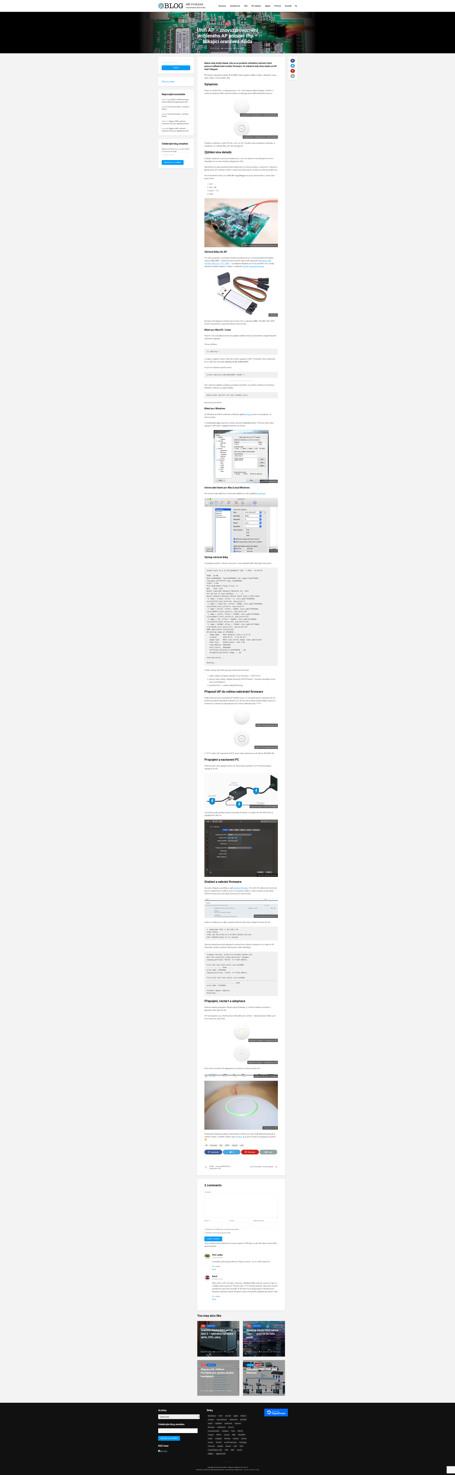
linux (233, 1431)
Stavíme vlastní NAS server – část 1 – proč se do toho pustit (263, 1334)
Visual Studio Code (215, 1450)
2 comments (227, 48)
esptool (238, 1423)
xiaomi (239, 1450)
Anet (220, 1416)
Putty (249, 414)
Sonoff (218, 1442)
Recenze (222, 6)
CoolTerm (261, 493)
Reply (214, 1269)
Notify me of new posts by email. (218, 1233)
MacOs (240, 1431)
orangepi (218, 1438)
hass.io (231, 1427)
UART (227, 1145)
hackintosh (221, 1427)
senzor (210, 1442)
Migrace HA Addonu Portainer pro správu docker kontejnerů (217, 1373)
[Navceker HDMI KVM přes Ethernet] (264, 1378)
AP (206, 1145)
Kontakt (288, 6)
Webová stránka (258, 1220)
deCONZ (243, 1419)
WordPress (244, 1467)
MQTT (218, 1435)
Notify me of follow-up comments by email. (222, 1229)
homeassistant (213, 1431)
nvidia (210, 1438)
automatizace (222, 1419)
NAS (233, 1435)
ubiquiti (234, 1145)
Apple (267, 6)
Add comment (216, 1391)
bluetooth (233, 1419)
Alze (240, 1137)
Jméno (206, 1220)
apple (236, 1416)
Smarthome (235, 6)
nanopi (226, 1435)
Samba (235, 1438)
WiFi (232, 1450)
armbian (211, 1419)
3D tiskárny (256, 6)
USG (241, 1446)
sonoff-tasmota (230, 1442)
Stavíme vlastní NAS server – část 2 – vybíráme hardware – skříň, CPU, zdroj (218, 1334)
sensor (243, 1438)
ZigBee (210, 1454)
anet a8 (228, 1416)
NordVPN (241, 1435)
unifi (241, 1145)
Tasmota (211, 1446)
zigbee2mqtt (220, 1454)
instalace (225, 1431)
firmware (213, 1145)
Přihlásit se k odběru (172, 162)
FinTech (277, 6)
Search (176, 68)
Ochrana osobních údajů (251, 1469)
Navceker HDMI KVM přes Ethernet (261, 1371)
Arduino (243, 1416)
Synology (242, 1442)
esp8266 (218, 1423)
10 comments (265, 1352)
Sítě (245, 6)
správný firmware (241, 888)
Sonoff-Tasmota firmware (253, 266)
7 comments (219, 1352)
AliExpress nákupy (168, 81)
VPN (226, 1450)
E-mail (231, 1220)
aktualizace (212, 1416)
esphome (228, 1423)
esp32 (210, 1423)
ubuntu (228, 1446)
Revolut (227, 1438)
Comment (207, 1192)
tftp (221, 1145)
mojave (211, 1435)
